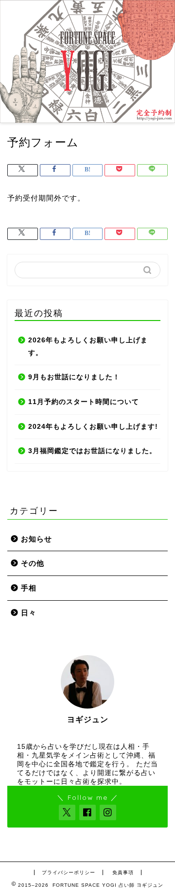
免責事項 (123, 872)
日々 (28, 613)
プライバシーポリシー (68, 872)
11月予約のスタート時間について (83, 402)
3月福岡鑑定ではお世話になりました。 (92, 451)
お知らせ (36, 539)
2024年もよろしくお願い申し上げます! (93, 426)
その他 (32, 563)
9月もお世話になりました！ (74, 377)
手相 (28, 588)
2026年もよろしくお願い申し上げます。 (88, 346)
